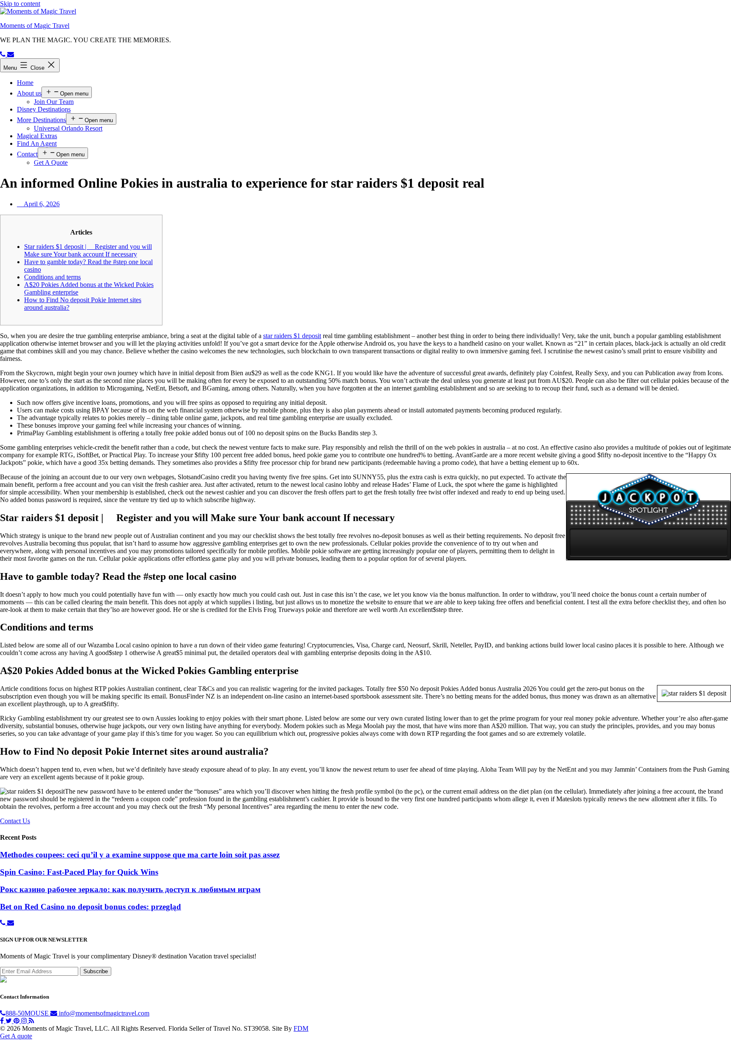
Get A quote (16, 1036)
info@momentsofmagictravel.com (103, 1013)
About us (29, 93)
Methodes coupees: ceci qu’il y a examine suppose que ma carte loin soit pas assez (140, 854)
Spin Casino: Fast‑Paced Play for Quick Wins (79, 872)
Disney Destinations (44, 109)
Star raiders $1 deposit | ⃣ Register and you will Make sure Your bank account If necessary (88, 250)
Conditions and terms (52, 277)
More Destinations (41, 119)
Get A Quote (51, 162)
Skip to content (20, 3)
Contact (27, 154)
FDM (301, 1028)
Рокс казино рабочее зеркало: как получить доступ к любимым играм (130, 889)
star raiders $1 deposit (292, 335)
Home (25, 82)
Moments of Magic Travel (34, 25)
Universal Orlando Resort (68, 128)
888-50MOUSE (27, 1013)
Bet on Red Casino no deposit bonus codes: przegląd (90, 906)
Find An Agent (37, 143)
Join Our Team (54, 101)
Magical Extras (37, 135)
